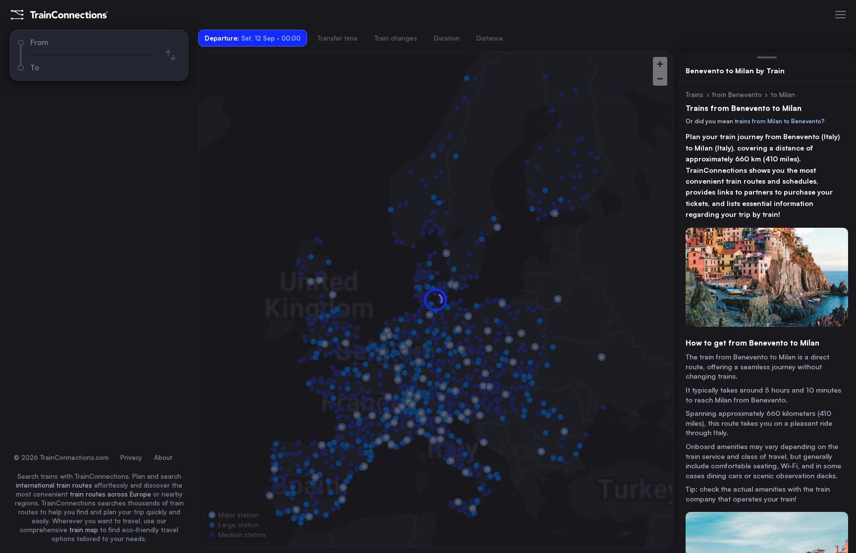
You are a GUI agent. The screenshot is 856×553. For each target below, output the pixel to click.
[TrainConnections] (59, 15)
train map (83, 530)
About (163, 457)
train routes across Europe (110, 494)
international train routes (54, 485)
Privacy (131, 457)
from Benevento (737, 95)
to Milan (783, 95)
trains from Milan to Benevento (778, 121)
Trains (694, 95)
